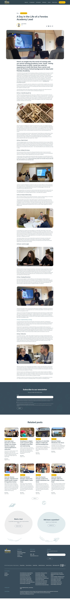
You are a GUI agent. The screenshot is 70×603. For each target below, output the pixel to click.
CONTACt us (62, 2)
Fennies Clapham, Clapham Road (25, 579)
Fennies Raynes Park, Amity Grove (41, 582)
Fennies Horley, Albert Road (40, 575)
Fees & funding (20, 553)
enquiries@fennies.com (34, 555)
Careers (18, 555)
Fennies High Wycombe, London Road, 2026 (26, 588)
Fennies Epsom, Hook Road (40, 574)
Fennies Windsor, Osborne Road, (56, 583)
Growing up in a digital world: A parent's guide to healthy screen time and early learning (35, 592)
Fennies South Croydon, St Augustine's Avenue (57, 575)
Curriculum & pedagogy (21, 552)
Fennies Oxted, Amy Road (39, 579)
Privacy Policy (22, 565)
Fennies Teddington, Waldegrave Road (57, 576)
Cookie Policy (35, 565)
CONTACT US (51, 525)
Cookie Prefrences (41, 565)
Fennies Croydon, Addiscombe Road (26, 580)
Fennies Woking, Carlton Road (56, 584)
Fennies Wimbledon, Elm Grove (56, 581)
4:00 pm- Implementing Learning (24, 319)
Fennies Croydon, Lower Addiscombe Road (27, 582)
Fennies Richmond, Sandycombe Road (42, 584)
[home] (7, 2)
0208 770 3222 (32, 551)
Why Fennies (19, 551)
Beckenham (7, 574)
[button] (26, 2)
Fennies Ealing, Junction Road (25, 583)
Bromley (6, 575)
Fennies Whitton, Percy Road (56, 580)
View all (35, 498)
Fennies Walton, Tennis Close (56, 579)
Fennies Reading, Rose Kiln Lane (41, 583)
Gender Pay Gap (49, 565)
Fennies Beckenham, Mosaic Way (25, 574)
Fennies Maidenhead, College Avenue (42, 578)
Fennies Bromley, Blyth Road (25, 575)
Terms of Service (29, 565)
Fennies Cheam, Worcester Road (25, 578)
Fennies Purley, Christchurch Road (41, 580)
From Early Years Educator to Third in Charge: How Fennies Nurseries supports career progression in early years (39, 591)
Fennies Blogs (19, 556)
